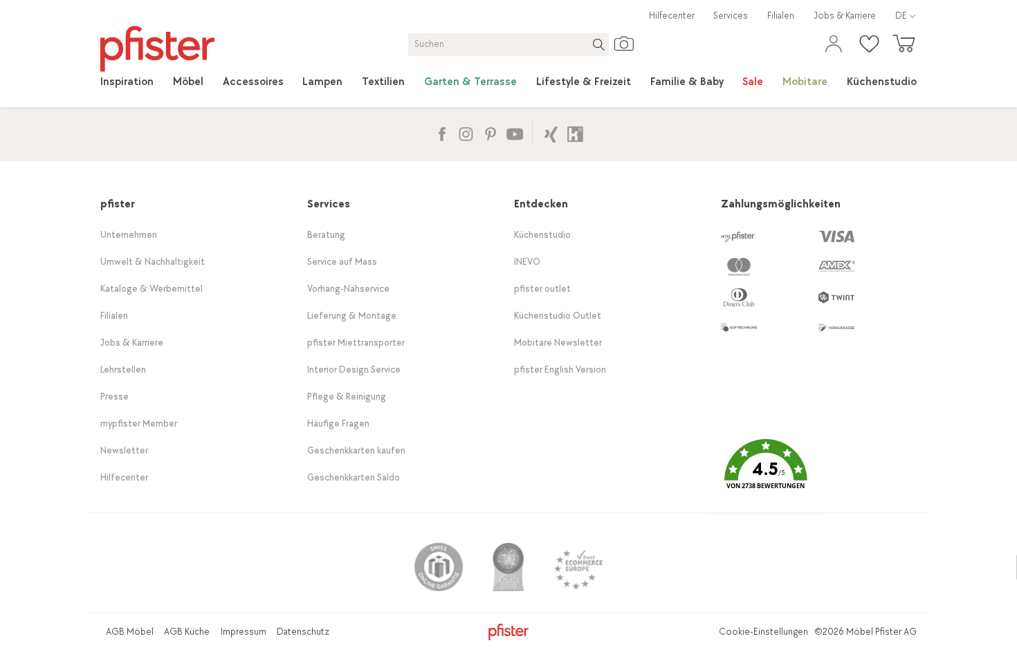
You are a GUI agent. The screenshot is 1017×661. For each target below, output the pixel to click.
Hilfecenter (672, 15)
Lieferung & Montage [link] (351, 316)
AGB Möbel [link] (130, 631)
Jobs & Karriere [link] (845, 15)
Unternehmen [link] (128, 235)
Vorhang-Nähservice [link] (348, 289)
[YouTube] (514, 132)
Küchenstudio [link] (542, 235)
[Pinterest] (490, 132)
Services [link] (730, 15)
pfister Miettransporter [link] (356, 342)
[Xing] (551, 132)
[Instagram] (466, 132)
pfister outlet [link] (542, 289)
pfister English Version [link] (560, 369)
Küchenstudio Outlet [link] (557, 316)
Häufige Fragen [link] (338, 423)
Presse (114, 396)
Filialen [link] (780, 15)
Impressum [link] (243, 631)
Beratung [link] (326, 235)
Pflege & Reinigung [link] (346, 396)
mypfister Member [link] (138, 423)
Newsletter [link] (124, 450)
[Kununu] (575, 132)
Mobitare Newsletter (558, 342)
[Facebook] (442, 132)
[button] (765, 474)
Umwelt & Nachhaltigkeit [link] (152, 262)
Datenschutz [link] (303, 631)
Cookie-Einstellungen (763, 631)
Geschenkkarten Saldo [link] (353, 477)
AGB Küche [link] (187, 631)
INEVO (527, 262)
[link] (127, 82)
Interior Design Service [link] (354, 369)
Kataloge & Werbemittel (151, 289)
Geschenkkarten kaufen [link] (356, 450)
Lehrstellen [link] (123, 369)
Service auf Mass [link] (342, 262)
